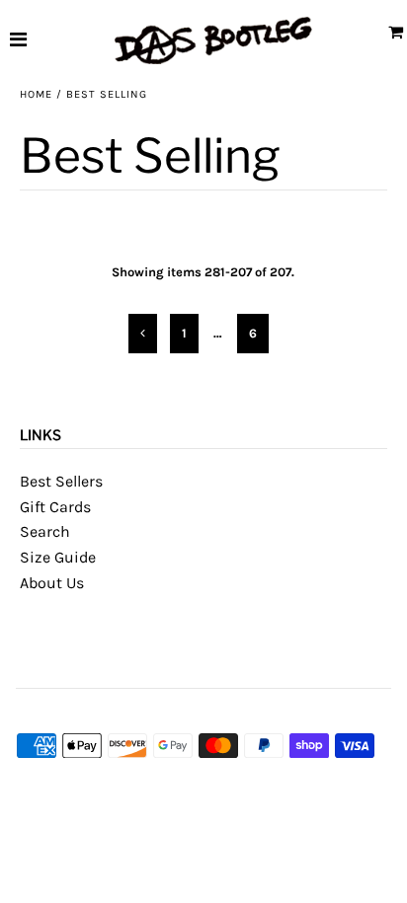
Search (45, 531)
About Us (52, 582)
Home (36, 94)
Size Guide (58, 557)
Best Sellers (61, 481)
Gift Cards (55, 506)
